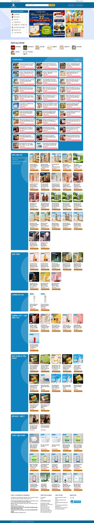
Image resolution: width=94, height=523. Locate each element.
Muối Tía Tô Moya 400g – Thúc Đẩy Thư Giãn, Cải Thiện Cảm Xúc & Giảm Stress (34, 467)
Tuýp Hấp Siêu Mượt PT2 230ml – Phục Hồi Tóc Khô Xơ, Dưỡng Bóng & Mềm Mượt (78, 328)
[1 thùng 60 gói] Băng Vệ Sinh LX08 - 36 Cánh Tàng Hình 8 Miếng (26, 113)
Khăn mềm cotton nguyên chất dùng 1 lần (45, 386)
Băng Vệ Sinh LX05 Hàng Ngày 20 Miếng (45, 406)
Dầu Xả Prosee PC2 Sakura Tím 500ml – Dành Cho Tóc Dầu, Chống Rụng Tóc (34, 245)
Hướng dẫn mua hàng (44, 503)
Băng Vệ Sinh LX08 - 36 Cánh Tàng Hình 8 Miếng (34, 406)
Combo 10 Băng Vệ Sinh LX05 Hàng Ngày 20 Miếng (34, 367)
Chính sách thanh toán (45, 507)
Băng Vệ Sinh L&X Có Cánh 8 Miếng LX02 (78, 386)
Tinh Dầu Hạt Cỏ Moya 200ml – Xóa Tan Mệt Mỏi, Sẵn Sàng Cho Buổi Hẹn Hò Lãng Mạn (56, 487)
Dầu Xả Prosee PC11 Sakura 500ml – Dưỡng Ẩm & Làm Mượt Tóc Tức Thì (45, 226)
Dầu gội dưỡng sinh (16, 163)
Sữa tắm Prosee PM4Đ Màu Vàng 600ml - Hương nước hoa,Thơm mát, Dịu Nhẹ (77, 266)
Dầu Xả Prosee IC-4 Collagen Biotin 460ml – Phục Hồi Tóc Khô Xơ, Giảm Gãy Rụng (56, 186)
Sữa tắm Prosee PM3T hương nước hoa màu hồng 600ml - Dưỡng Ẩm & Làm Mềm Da (34, 286)
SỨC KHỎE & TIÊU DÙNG (19, 27)
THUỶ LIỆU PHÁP (17, 32)
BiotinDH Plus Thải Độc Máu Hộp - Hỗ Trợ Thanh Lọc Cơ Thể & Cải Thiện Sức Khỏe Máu (56, 368)
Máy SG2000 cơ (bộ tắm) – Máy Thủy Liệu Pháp (77, 485)
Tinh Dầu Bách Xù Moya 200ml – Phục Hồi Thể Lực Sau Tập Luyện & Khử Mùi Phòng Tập (45, 467)
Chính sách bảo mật (44, 508)
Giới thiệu (78, 1)
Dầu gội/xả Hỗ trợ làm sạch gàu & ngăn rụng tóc (19, 158)
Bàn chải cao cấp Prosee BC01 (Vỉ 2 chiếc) (67, 386)
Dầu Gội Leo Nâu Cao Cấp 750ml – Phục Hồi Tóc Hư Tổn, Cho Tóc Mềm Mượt (45, 186)
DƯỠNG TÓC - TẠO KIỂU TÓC (20, 24)
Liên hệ (81, 1)
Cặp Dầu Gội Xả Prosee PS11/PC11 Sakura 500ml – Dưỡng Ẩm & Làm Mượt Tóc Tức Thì (34, 167)
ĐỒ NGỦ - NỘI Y (17, 30)
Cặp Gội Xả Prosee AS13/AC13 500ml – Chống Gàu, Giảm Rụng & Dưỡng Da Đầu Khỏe (45, 206)
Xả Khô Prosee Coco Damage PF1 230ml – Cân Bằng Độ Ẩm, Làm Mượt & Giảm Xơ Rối (67, 328)
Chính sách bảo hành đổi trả (46, 510)
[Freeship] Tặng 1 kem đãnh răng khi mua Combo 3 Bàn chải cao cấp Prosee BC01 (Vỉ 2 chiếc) (73, 121)
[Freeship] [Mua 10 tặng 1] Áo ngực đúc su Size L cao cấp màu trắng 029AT (50, 81)
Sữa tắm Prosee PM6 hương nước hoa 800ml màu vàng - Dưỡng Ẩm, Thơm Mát (67, 266)
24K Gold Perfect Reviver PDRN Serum (34, 305)
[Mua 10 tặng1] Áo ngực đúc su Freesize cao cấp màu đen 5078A (50, 97)
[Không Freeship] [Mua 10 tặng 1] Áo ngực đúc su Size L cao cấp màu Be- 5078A (50, 105)
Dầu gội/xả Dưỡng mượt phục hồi (19, 161)
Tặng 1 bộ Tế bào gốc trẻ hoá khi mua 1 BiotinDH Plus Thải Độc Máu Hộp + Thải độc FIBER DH (27, 65)
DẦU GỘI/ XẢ (17, 17)
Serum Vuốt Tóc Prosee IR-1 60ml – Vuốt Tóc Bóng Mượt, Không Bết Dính (56, 328)
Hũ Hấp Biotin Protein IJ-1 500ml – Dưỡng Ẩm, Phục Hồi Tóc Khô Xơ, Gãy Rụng (45, 328)
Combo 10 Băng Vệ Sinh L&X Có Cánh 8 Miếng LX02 (67, 367)
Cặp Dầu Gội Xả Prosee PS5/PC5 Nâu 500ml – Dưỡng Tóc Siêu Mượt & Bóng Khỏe (67, 226)
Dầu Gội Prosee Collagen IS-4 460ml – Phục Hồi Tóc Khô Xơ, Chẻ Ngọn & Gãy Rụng (67, 186)
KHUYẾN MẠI (17, 14)
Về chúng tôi (43, 497)
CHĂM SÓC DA (17, 22)
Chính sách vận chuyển (45, 509)
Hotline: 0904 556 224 (15, 1)
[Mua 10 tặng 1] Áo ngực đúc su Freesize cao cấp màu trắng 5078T (73, 97)
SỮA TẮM (16, 19)
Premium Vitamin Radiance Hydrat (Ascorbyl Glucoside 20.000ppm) (45, 307)
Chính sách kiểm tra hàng (45, 512)
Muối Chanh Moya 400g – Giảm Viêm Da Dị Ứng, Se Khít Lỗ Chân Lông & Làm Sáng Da (78, 447)
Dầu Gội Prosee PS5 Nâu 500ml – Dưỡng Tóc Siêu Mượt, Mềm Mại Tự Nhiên (78, 226)
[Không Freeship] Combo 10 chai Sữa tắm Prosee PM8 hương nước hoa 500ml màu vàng (50, 121)
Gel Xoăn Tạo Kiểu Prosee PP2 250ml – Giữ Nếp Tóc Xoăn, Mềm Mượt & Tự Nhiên (34, 347)
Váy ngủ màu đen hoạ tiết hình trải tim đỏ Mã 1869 (34, 427)
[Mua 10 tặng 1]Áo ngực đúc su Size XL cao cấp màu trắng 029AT (73, 81)
